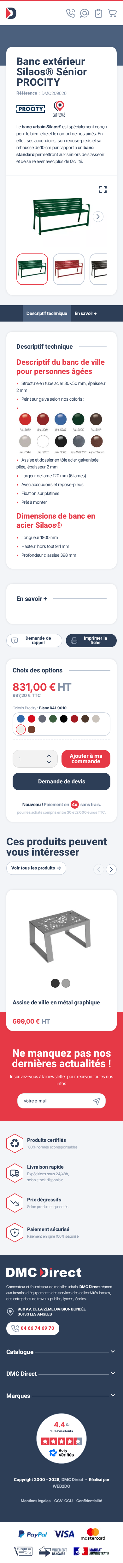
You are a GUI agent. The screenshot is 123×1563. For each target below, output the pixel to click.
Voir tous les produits (33, 868)
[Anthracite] (55, 983)
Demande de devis (61, 782)
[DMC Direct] (11, 13)
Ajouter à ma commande (86, 759)
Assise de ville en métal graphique (56, 1003)
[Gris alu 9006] (66, 983)
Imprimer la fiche (95, 640)
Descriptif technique (46, 313)
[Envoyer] (98, 1100)
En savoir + (86, 313)
